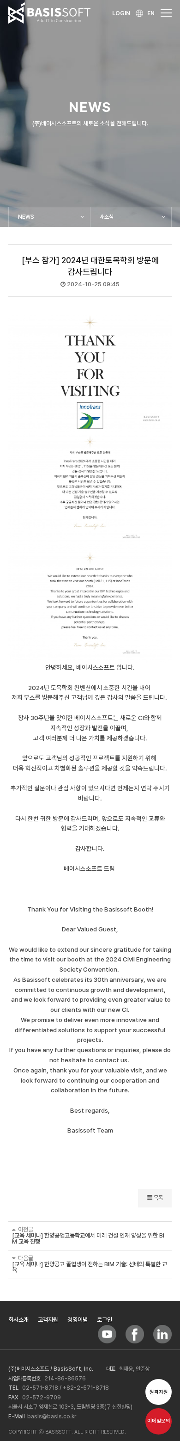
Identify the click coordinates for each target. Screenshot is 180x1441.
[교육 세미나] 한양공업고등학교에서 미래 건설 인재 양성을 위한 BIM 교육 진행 (88, 1238)
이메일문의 (158, 1421)
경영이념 (77, 1319)
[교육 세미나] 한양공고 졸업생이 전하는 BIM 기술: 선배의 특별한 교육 (89, 1267)
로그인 (104, 1319)
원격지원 (159, 1392)
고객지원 (48, 1319)
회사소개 (18, 1319)
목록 (157, 1198)
